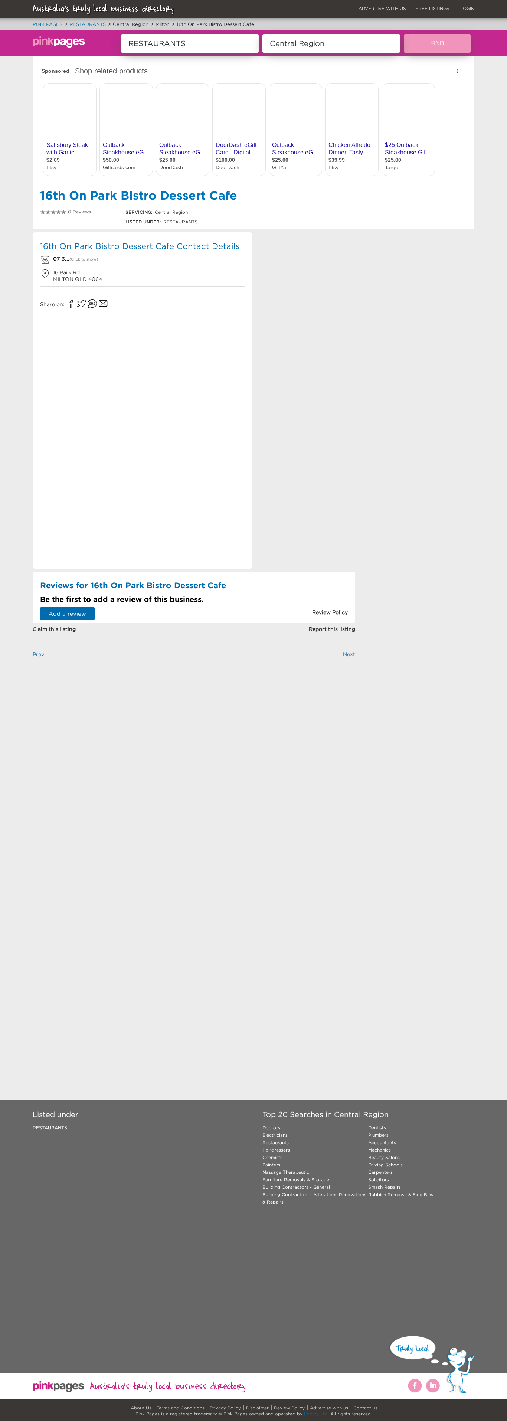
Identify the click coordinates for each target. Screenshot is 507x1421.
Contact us (365, 1407)
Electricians (275, 1135)
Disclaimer (257, 1407)
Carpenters (380, 1172)
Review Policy (289, 1407)
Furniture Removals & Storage (295, 1179)
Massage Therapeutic (285, 1172)
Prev (38, 654)
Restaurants (275, 1142)
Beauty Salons (384, 1157)
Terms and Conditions (181, 1407)
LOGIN (467, 8)
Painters (271, 1164)
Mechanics (379, 1149)
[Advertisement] (306, 285)
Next (349, 654)
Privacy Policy (225, 1407)
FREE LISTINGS (432, 8)
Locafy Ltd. (316, 1413)
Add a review (67, 613)
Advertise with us (329, 1407)
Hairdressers (276, 1149)
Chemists (272, 1157)
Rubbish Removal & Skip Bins (400, 1194)
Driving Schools (385, 1164)
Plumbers (378, 1135)
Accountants (382, 1142)
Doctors (271, 1127)
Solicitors (378, 1179)
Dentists (377, 1127)
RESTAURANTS (50, 1127)
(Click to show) (83, 259)
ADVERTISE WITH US (382, 8)
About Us (141, 1407)
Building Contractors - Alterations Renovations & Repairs (314, 1198)
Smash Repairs (384, 1187)
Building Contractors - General (296, 1187)
